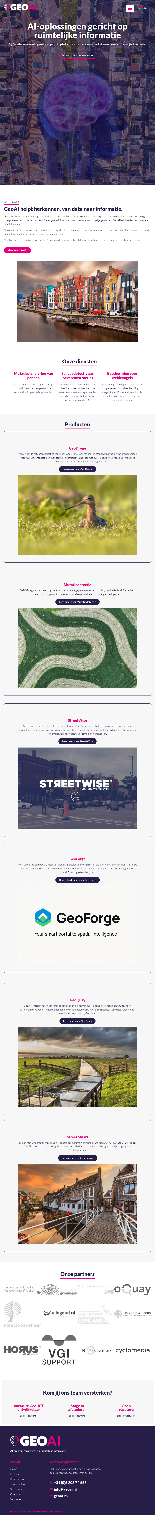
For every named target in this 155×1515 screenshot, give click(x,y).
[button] (130, 8)
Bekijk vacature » (29, 1415)
